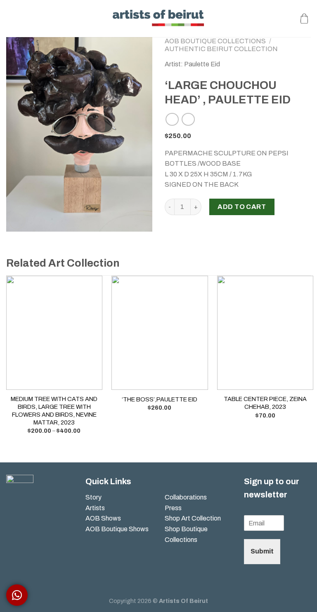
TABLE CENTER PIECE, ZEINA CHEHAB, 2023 (265, 403)
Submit (262, 551)
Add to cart (242, 206)
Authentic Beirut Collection (221, 48)
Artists (95, 507)
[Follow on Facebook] (12, 513)
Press (173, 507)
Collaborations (186, 497)
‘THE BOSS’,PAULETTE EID (159, 399)
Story (93, 497)
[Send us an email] (12, 527)
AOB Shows (103, 518)
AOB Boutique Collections (215, 41)
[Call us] (25, 527)
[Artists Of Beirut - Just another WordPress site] (158, 18)
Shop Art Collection (193, 518)
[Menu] (11, 18)
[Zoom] (17, 221)
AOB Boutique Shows (117, 528)
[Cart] (304, 18)
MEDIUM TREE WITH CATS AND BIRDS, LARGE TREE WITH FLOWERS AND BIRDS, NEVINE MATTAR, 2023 (54, 410)
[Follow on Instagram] (25, 513)
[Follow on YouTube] (12, 541)
